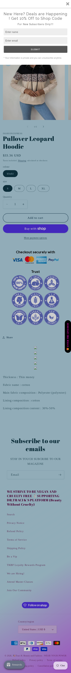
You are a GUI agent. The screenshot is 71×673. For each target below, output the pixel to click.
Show (68, 336)
